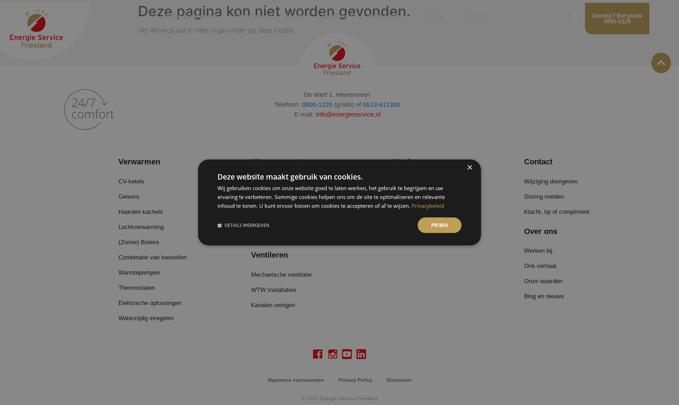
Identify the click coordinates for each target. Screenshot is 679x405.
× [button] (469, 167)
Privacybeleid (428, 205)
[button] (243, 225)
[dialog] (339, 202)
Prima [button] (439, 225)
